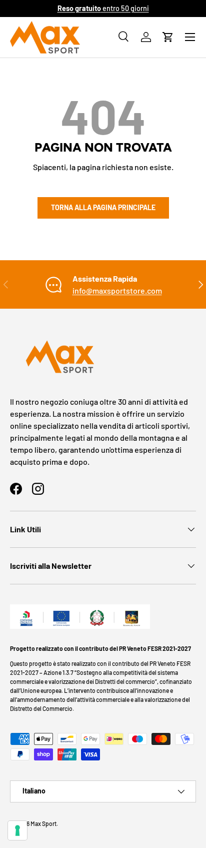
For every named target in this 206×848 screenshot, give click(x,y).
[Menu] (190, 37)
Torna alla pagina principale (103, 207)
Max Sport (43, 823)
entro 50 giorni (103, 8)
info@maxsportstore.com (117, 290)
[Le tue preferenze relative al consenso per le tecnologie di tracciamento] (17, 830)
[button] (168, 37)
